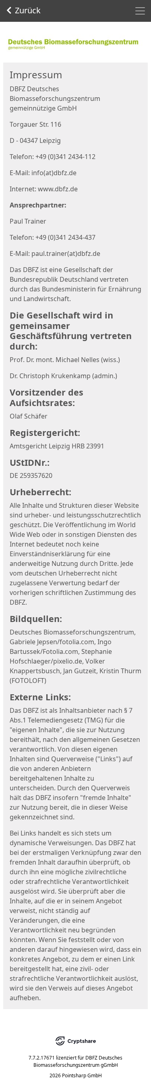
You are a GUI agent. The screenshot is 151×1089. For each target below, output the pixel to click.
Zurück (28, 10)
